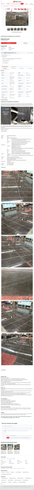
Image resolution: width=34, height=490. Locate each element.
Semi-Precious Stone (11, 463)
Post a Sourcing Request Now (24, 437)
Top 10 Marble (9, 482)
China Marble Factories (4, 478)
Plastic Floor (12, 472)
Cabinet (2, 460)
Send (8, 437)
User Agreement (21, 486)
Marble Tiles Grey (3, 482)
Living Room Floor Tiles (26, 472)
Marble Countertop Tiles (18, 480)
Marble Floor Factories (20, 478)
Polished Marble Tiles (25, 480)
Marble (10, 460)
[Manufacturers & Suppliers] (17, 1)
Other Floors (3, 472)
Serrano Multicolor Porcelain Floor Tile (6, 474)
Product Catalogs (12, 458)
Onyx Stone (2, 463)
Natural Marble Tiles (10, 480)
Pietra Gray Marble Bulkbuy (21, 482)
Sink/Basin (10, 461)
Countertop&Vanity (3, 461)
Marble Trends (15, 482)
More (1, 483)
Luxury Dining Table (19, 461)
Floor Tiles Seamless (18, 472)
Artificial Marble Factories (12, 478)
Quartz (26, 460)
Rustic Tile (7, 472)
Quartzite (18, 460)
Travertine (18, 463)
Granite (26, 461)
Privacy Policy (29, 486)
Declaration (25, 486)
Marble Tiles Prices (3, 480)
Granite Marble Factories (28, 478)
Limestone (26, 463)
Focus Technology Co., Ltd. (12, 486)
